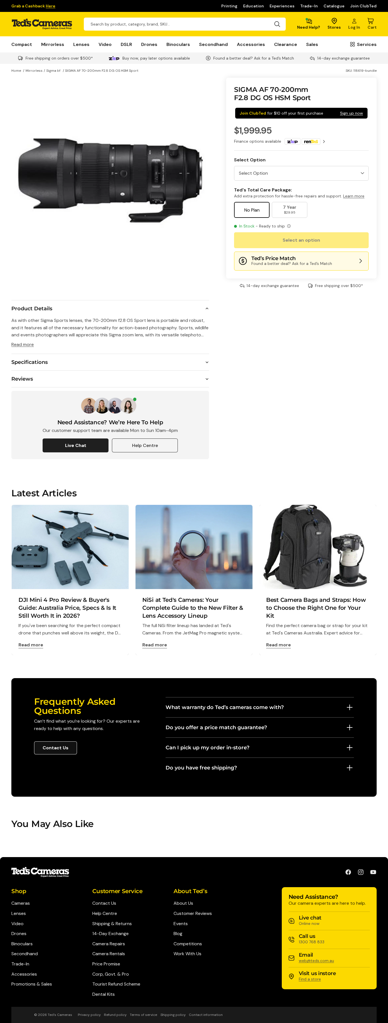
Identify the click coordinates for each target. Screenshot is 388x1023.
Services (367, 44)
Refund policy (115, 1015)
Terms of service (143, 1015)
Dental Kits (103, 994)
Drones (149, 44)
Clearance (285, 44)
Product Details (31, 308)
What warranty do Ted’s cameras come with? (225, 707)
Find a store (310, 979)
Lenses (81, 44)
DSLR (126, 44)
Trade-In (309, 6)
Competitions (188, 944)
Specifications (29, 362)
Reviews (22, 379)
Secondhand (213, 44)
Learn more (353, 196)
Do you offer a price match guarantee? (216, 727)
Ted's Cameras (60, 1015)
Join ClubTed (363, 6)
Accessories (251, 44)
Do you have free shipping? (201, 768)
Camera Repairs (108, 944)
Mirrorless (52, 44)
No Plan (252, 210)
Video (105, 44)
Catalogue (334, 6)
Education (253, 6)
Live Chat (75, 445)
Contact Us (55, 748)
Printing (229, 6)
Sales (312, 44)
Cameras (20, 903)
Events (181, 924)
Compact (21, 44)
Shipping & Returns (112, 924)
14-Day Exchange (110, 933)
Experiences (282, 6)
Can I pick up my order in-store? (207, 747)
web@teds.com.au (316, 960)
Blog (178, 933)
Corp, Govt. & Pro (110, 974)
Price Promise (106, 964)
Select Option (250, 160)
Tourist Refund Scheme (116, 984)
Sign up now (351, 113)
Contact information (206, 1015)
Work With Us (187, 954)
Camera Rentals (108, 954)
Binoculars (178, 44)
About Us (183, 903)
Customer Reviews (193, 913)
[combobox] (185, 24)
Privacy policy (89, 1015)
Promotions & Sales (31, 984)
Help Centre (145, 445)
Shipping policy (173, 1015)
